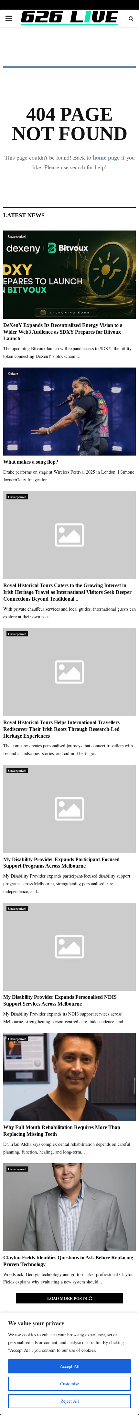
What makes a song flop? (30, 462)
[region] (69, 1363)
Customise (69, 1384)
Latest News (24, 215)
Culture (13, 373)
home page (106, 157)
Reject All (69, 1401)
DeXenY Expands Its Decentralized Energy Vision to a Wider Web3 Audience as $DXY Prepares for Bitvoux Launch (63, 331)
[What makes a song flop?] (69, 412)
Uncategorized (17, 236)
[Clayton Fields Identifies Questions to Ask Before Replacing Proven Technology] (69, 1207)
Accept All (70, 1366)
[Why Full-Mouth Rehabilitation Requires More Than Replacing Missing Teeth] (69, 1077)
